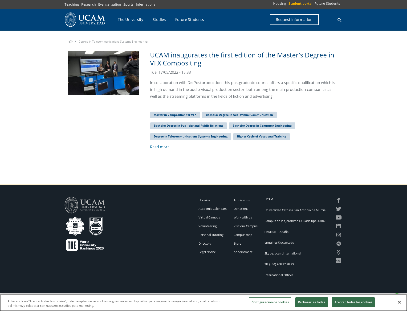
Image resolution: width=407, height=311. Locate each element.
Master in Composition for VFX (175, 115)
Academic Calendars (213, 208)
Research (88, 4)
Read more (160, 146)
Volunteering (208, 226)
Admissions (242, 200)
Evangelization (109, 4)
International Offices (279, 275)
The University (130, 19)
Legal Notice (207, 252)
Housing (279, 3)
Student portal (300, 3)
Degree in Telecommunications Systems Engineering (191, 136)
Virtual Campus (209, 217)
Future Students (327, 3)
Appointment (243, 252)
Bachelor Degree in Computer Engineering (262, 126)
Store (237, 243)
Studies (159, 19)
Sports (128, 4)
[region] (203, 302)
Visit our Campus (245, 226)
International (146, 4)
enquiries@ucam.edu (279, 242)
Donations (241, 208)
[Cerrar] (399, 302)
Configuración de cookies (270, 302)
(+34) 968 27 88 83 (281, 264)
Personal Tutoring (211, 235)
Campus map (243, 235)
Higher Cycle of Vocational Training (261, 136)
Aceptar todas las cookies (353, 302)
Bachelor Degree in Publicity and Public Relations (188, 126)
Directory (205, 243)
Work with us (243, 217)
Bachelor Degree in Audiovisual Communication (239, 115)
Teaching (72, 4)
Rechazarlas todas (311, 302)
